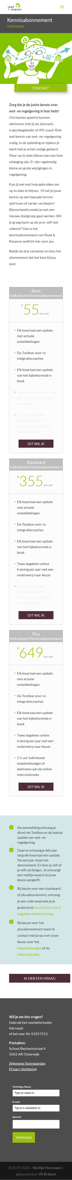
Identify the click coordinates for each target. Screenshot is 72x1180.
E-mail (17, 1101)
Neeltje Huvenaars (47, 1168)
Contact (40, 88)
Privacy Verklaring (23, 1069)
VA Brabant (47, 1174)
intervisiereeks (28, 954)
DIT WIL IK (36, 444)
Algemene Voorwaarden (27, 1063)
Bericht (17, 1117)
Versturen (24, 1137)
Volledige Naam (22, 1086)
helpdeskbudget (29, 948)
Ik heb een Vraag (39, 978)
